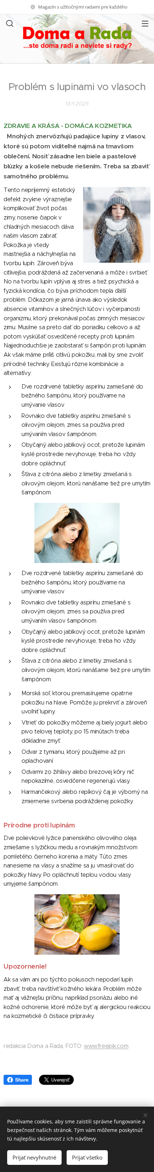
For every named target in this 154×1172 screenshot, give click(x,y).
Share (21, 1080)
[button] (9, 23)
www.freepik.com (106, 1046)
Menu (145, 23)
